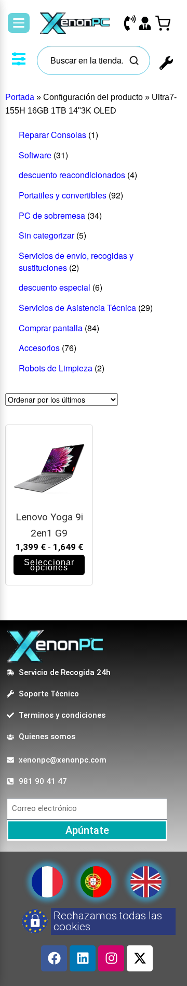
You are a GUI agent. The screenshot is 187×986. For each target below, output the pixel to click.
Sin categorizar (46, 235)
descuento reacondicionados (72, 175)
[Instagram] (111, 958)
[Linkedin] (83, 958)
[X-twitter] (140, 958)
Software (35, 155)
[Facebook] (54, 958)
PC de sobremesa (52, 215)
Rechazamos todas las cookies (108, 921)
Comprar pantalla (51, 328)
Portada (19, 97)
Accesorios (39, 348)
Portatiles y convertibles (62, 195)
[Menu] (19, 23)
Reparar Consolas (52, 135)
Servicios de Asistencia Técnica (77, 308)
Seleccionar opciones (49, 565)
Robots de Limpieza (55, 368)
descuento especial (54, 287)
